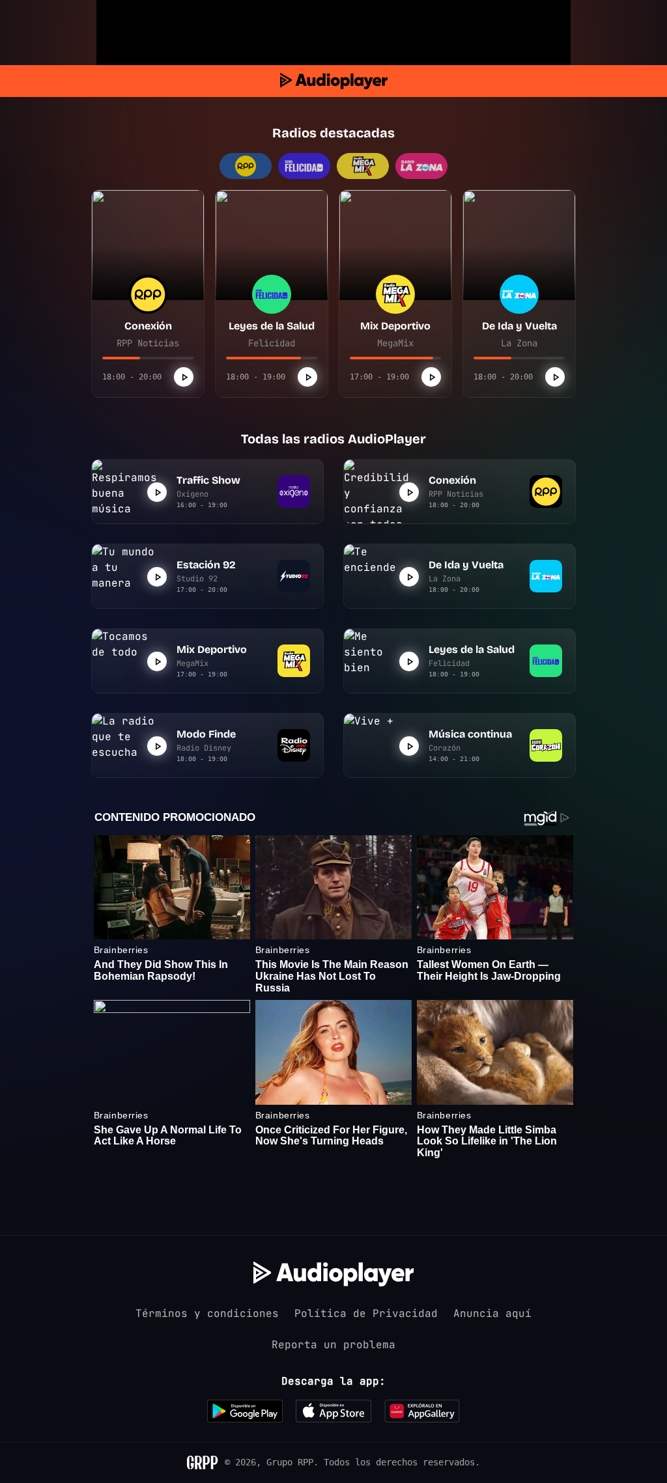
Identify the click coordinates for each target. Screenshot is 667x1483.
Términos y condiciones (207, 1313)
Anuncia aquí (492, 1313)
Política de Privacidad (366, 1313)
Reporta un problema (333, 1344)
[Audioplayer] (334, 81)
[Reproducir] (183, 377)
